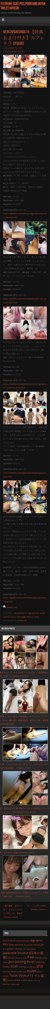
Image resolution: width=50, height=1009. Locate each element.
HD (24, 949)
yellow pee (15, 984)
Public (6, 966)
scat (14, 966)
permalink (22, 621)
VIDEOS (24, 980)
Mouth (17, 958)
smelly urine (22, 971)
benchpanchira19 (21, 613)
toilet (32, 970)
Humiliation (31, 949)
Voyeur (31, 980)
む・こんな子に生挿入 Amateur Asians (17, 852)
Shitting (6, 971)
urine (17, 980)
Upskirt (36, 617)
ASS (14, 940)
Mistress (11, 958)
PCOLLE (30, 617)
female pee (28, 945)
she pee (32, 967)
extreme (19, 944)
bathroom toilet (22, 940)
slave (13, 971)
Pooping (40, 962)
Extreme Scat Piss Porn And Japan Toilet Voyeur (23, 5)
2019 (5, 940)
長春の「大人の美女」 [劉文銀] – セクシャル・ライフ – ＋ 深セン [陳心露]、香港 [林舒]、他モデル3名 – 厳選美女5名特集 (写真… (24, 720)
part (25, 958)
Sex (27, 967)
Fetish (36, 944)
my (22, 958)
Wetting (37, 980)
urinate (10, 980)
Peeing (38, 957)
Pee (30, 957)
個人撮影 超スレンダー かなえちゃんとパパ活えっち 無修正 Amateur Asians (13, 911)
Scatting (22, 966)
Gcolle (42, 613)
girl (42, 944)
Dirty (11, 944)
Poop (30, 962)
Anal (10, 940)
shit (39, 966)
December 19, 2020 (13, 48)
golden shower (14, 948)
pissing (20, 961)
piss (11, 961)
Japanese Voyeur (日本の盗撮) (14, 617)
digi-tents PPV (33, 613)
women (6, 984)
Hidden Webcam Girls (15, 52)
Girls (4, 949)
